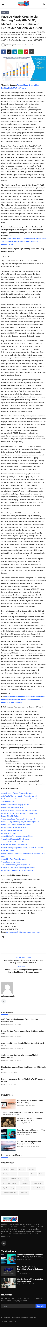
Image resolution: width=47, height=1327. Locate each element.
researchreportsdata (7, 1024)
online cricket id (16, 1178)
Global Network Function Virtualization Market (17, 793)
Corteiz (41, 1174)
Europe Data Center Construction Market (15, 825)
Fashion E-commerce (9, 1193)
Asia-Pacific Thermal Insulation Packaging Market (19, 796)
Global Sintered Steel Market (11, 830)
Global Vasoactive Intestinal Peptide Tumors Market (19, 813)
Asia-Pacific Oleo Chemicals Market (14, 842)
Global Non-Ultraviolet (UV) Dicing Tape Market (18, 868)
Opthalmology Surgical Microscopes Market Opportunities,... (19, 1056)
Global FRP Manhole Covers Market (14, 845)
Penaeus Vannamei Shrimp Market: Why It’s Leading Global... (23, 1080)
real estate (31, 1169)
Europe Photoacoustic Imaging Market (15, 805)
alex (18, 1123)
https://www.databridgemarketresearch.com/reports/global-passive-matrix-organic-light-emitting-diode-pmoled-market (23, 241)
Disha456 (3, 1072)
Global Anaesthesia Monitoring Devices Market (18, 819)
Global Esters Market (9, 833)
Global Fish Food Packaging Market (14, 859)
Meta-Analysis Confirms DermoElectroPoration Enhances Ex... (30, 1269)
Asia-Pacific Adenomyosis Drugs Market (15, 865)
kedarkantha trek (23, 1188)
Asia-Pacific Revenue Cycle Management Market (19, 810)
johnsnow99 (6, 1114)
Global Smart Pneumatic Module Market (15, 839)
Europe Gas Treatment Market (12, 807)
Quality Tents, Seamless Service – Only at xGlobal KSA (23, 1112)
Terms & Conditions (8, 1321)
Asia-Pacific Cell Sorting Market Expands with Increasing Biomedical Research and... (23, 971)
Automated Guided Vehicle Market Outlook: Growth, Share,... (23, 1044)
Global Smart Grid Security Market (13, 827)
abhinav (19, 1134)
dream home (23, 1174)
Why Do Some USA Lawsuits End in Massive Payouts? (31, 1280)
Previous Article (25, 957)
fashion (5, 1169)
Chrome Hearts (37, 1183)
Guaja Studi (20, 1284)
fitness (5, 1178)
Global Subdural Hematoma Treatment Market (17, 870)
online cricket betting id (10, 1183)
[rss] (3, 1243)
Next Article (22, 967)
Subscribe (40, 1306)
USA (26, 1178)
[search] (44, 3)
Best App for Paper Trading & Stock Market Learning (30, 1102)
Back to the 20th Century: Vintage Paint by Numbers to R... (29, 1119)
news (13, 1174)
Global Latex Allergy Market (11, 862)
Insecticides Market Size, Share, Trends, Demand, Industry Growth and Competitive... (23, 961)
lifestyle (21, 1169)
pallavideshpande (8, 996)
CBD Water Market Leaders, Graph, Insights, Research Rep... (19, 1020)
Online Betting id (38, 1188)
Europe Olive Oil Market (9, 816)
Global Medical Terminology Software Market (17, 836)
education (25, 1183)
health (13, 1169)
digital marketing (8, 1188)
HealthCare (23, 1193)
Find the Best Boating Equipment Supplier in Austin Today (29, 1143)
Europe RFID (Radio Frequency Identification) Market (20, 822)
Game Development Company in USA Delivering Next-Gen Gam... (31, 1131)
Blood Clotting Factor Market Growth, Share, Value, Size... (22, 1032)
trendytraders (21, 1105)
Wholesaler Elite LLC (23, 1146)
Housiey (5, 1174)
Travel (33, 1174)
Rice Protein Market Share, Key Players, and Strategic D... (23, 1068)
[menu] (2, 3)
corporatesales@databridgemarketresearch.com (23, 932)
